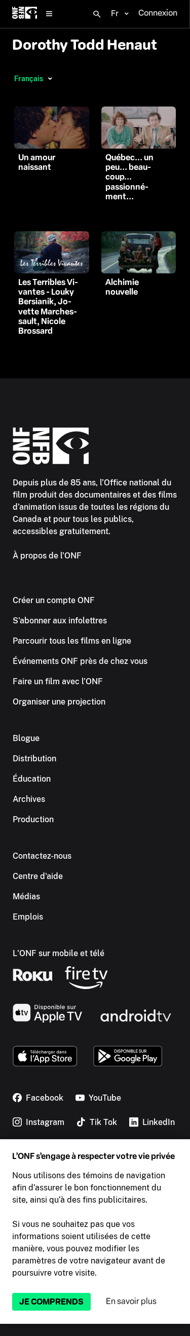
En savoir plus (131, 1301)
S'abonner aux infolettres (60, 620)
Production (33, 819)
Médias (26, 896)
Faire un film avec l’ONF (58, 681)
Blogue (26, 738)
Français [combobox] (28, 79)
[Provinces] (50, 78)
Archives (29, 799)
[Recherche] (97, 14)
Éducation (32, 779)
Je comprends (51, 1302)
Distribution (34, 758)
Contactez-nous (42, 856)
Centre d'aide (38, 876)
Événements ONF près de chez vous (80, 661)
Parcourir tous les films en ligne (72, 641)
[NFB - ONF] (24, 14)
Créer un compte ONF (54, 600)
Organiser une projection (59, 702)
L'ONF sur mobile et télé (58, 953)
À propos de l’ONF (47, 555)
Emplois (28, 917)
